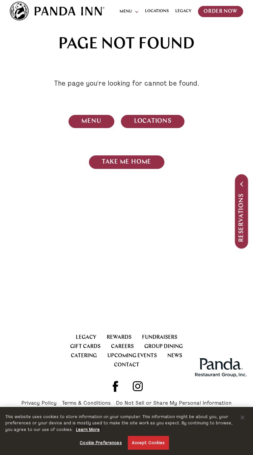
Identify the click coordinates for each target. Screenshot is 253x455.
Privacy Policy (39, 403)
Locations (157, 11)
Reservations (242, 218)
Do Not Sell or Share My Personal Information (174, 403)
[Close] (242, 417)
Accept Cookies (148, 442)
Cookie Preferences (101, 442)
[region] (126, 431)
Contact (126, 365)
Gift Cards (85, 346)
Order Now (221, 11)
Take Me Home (126, 162)
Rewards (119, 337)
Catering (84, 356)
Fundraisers (159, 337)
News (174, 356)
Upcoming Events (132, 356)
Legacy (183, 11)
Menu (126, 11)
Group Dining (163, 346)
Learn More (88, 429)
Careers (122, 346)
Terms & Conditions (86, 403)
